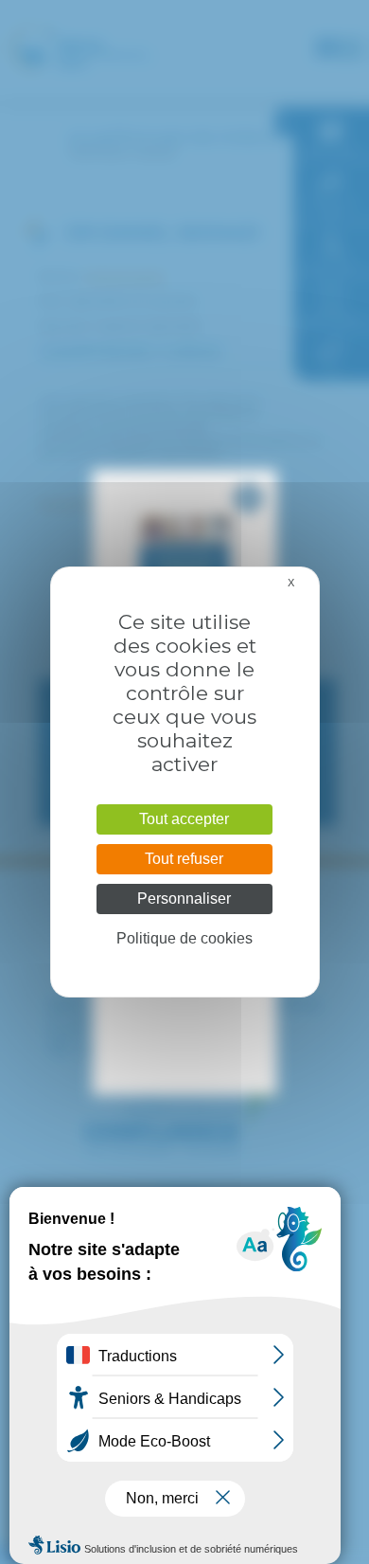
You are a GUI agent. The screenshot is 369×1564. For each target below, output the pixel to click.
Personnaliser (184, 898)
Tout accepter (184, 819)
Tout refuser (184, 859)
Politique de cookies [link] (184, 938)
